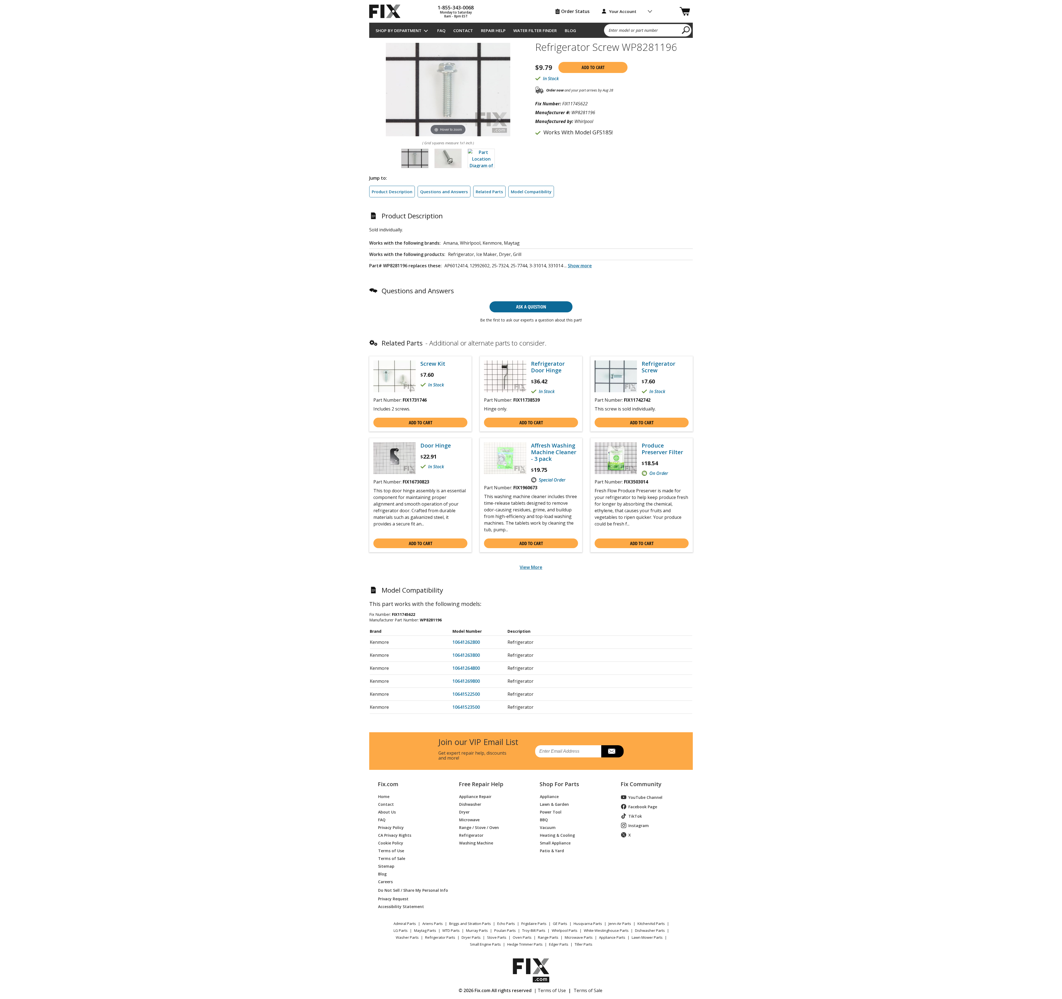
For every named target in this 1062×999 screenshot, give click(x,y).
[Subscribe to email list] (612, 751)
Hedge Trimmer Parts (525, 944)
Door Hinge (435, 445)
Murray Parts (477, 930)
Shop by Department (398, 30)
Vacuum (548, 827)
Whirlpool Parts (564, 930)
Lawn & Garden (554, 804)
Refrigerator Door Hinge (548, 367)
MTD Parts (451, 930)
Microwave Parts (579, 937)
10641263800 (466, 655)
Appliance (549, 796)
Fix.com (388, 784)
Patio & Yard (552, 850)
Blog (570, 30)
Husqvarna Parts (588, 923)
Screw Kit (432, 363)
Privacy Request (393, 898)
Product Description (392, 191)
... (578, 266)
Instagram (638, 825)
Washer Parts (407, 937)
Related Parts (489, 191)
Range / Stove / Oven (479, 827)
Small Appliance (555, 842)
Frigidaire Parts (533, 923)
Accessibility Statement (401, 906)
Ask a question (531, 307)
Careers (385, 881)
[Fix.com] (387, 11)
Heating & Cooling (557, 835)
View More (531, 567)
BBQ (544, 819)
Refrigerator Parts (440, 937)
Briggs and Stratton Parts (470, 923)
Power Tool (550, 811)
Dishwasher (470, 804)
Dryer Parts (471, 937)
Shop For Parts (559, 784)
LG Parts (401, 930)
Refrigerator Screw (658, 367)
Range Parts (548, 937)
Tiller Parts (583, 944)
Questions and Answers (444, 191)
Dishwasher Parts (650, 930)
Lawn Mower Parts (647, 937)
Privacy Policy (391, 827)
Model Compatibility (531, 191)
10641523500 (466, 707)
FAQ (441, 30)
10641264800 (466, 668)
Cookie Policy (390, 842)
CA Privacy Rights (394, 835)
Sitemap (386, 866)
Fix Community (641, 784)
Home (383, 796)
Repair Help (493, 30)
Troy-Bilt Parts (533, 930)
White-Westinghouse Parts (606, 930)
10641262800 (466, 642)
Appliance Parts (612, 937)
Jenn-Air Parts (619, 923)
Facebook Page (642, 806)
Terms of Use (391, 850)
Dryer (464, 811)
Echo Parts (506, 923)
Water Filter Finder (535, 30)
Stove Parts (496, 937)
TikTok (635, 816)
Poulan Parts (505, 930)
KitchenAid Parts (651, 923)
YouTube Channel (645, 797)
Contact (463, 30)
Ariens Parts (432, 923)
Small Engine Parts (485, 944)
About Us (387, 811)
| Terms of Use (550, 990)
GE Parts (560, 923)
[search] (686, 30)
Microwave (469, 819)
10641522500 (466, 694)
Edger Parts (558, 944)
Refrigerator (471, 835)
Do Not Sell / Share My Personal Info (411, 890)
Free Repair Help (481, 784)
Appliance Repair (475, 796)
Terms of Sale (391, 858)
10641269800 (466, 681)
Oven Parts (522, 937)
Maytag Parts (425, 930)
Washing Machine (476, 842)
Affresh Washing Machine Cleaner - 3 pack (553, 452)
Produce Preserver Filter (662, 449)
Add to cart (593, 67)
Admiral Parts (405, 923)
